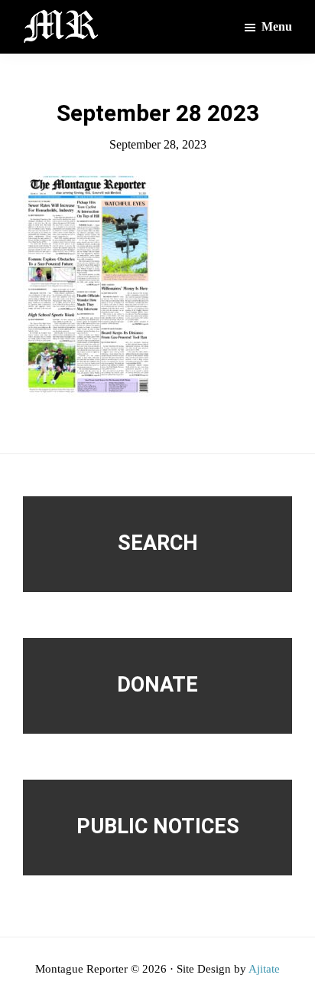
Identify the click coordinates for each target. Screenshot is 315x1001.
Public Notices (157, 826)
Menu (276, 26)
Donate (157, 684)
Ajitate (264, 969)
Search (158, 543)
